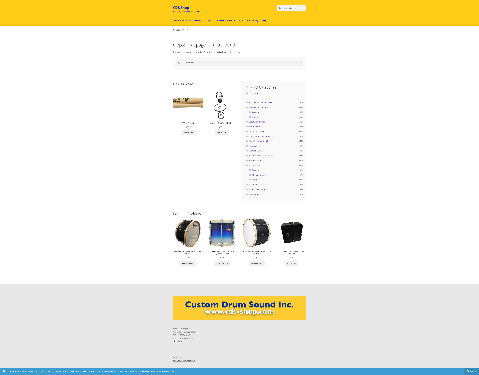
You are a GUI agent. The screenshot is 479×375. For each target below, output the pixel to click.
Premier (255, 117)
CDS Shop (181, 7)
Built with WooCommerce (184, 360)
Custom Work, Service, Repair (261, 136)
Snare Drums (254, 165)
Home (178, 30)
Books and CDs (255, 126)
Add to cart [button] (188, 132)
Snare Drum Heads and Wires (261, 155)
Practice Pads (254, 146)
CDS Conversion (258, 175)
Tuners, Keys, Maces (257, 189)
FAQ (264, 20)
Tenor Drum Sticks (257, 184)
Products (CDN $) (224, 20)
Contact (209, 20)
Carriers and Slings (257, 131)
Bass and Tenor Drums (258, 107)
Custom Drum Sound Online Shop (187, 20)
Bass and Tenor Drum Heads (261, 102)
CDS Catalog (252, 20)
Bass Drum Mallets (257, 122)
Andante (255, 112)
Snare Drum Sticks (256, 160)
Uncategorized (255, 194)
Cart (241, 20)
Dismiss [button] (473, 371)
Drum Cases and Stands (259, 141)
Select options (187, 263)
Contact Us (178, 341)
